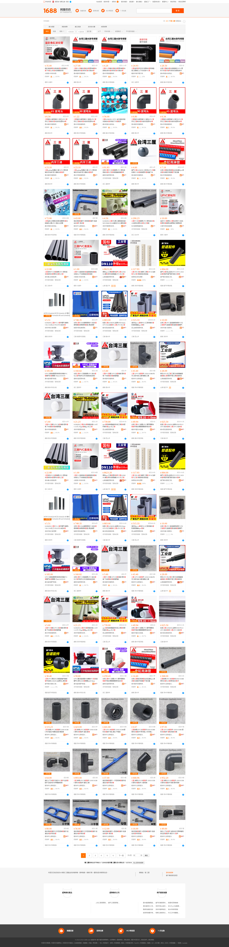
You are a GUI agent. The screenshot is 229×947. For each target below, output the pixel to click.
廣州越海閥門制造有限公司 (51, 379)
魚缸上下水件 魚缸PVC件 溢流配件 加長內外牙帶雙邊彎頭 (56, 782)
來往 (162, 943)
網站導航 (151, 940)
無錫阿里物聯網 (173, 903)
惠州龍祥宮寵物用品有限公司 (80, 73)
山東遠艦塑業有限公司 (109, 277)
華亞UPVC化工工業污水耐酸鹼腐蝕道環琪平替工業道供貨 (171, 375)
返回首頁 (129, 862)
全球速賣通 (77, 943)
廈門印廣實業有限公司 (163, 903)
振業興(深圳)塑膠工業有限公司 (138, 277)
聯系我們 (144, 940)
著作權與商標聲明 (102, 940)
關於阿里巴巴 (135, 940)
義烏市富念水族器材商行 (138, 429)
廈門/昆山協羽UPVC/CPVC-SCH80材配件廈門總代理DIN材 (172, 273)
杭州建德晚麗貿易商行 (138, 226)
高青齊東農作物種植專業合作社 (153, 913)
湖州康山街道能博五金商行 (51, 277)
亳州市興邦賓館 (173, 909)
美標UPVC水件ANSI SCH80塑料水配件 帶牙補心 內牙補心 (143, 731)
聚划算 (95, 943)
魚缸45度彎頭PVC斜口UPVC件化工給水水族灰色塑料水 (56, 120)
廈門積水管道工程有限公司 (166, 277)
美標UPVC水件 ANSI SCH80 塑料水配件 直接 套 (85, 731)
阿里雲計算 (129, 943)
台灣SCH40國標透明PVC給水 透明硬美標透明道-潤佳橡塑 (85, 324)
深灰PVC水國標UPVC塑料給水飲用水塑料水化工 (56, 273)
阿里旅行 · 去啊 (108, 943)
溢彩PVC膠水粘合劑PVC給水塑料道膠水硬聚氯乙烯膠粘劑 (171, 222)
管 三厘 (147, 873)
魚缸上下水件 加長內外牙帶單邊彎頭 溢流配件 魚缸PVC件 (172, 832)
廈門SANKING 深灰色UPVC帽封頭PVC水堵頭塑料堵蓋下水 (143, 171)
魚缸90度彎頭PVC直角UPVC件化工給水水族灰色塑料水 (85, 120)
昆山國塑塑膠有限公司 (138, 328)
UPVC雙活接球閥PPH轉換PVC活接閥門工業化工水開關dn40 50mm (86, 680)
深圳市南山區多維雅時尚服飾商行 (166, 906)
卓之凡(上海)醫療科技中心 (176, 906)
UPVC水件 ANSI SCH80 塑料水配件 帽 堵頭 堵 (171, 731)
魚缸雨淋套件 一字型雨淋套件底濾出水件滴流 (114, 782)
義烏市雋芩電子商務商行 (138, 73)
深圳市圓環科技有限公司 (109, 226)
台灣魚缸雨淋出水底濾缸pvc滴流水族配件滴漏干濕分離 (172, 171)
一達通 (179, 943)
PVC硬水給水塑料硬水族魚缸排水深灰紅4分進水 (85, 69)
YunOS (136, 943)
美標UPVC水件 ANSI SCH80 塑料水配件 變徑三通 (85, 782)
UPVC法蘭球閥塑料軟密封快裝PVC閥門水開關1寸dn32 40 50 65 (56, 375)
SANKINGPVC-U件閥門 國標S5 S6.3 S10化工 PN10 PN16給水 (57, 324)
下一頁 (121, 855)
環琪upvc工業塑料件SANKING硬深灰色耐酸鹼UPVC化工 (114, 273)
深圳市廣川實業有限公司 (166, 328)
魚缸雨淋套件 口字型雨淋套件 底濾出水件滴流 (85, 832)
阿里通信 (143, 943)
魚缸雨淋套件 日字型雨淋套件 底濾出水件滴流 (56, 832)
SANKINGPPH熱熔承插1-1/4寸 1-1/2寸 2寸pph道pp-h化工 (86, 426)
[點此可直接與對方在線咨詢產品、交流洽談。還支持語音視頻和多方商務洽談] (68, 82)
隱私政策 (127, 940)
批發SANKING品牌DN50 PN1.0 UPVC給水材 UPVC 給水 (171, 426)
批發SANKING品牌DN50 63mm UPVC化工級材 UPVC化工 (114, 324)
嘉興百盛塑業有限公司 (109, 175)
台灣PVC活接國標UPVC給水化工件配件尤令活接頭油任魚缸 (85, 375)
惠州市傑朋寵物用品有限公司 (109, 73)
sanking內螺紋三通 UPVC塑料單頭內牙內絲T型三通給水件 (56, 171)
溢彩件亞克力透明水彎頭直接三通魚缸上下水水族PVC (142, 69)
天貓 (90, 943)
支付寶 (157, 943)
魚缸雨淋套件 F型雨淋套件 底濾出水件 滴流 (85, 222)
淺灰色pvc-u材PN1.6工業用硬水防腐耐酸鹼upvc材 (142, 324)
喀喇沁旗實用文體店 (162, 913)
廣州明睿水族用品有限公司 (166, 73)
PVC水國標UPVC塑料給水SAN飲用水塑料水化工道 (143, 222)
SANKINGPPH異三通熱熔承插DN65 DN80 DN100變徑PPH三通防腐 (114, 222)
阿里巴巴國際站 (56, 943)
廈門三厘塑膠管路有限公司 (116, 903)
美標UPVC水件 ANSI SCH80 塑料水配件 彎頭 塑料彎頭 (172, 782)
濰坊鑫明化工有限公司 (150, 906)
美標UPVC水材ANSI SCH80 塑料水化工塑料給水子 (172, 680)
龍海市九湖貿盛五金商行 (80, 226)
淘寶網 (85, 943)
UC (153, 943)
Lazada (184, 943)
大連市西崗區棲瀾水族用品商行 (166, 226)
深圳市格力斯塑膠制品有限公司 (51, 328)
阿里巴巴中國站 (68, 943)
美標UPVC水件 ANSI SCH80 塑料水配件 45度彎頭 (143, 782)
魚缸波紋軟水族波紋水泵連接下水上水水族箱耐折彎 (56, 69)
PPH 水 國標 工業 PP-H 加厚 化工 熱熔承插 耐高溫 (143, 273)
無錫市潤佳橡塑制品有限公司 (80, 328)
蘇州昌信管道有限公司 (109, 328)
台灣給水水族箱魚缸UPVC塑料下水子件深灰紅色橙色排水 (171, 69)
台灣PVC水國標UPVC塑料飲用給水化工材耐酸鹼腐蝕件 (114, 171)
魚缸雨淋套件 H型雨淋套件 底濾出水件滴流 (143, 832)
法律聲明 (112, 940)
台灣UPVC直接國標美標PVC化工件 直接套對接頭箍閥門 (171, 324)
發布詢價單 (169, 873)
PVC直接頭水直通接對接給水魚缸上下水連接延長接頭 (85, 273)
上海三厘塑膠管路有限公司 (104, 903)
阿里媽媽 (117, 943)
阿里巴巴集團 (45, 943)
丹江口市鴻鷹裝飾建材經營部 (177, 913)
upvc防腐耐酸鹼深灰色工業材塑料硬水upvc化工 (114, 426)
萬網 (148, 943)
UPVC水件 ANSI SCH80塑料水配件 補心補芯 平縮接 (114, 731)
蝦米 (122, 943)
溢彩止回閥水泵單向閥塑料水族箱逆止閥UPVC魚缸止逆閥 (56, 222)
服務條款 (120, 940)
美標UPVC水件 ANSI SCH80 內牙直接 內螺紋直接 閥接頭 (56, 731)
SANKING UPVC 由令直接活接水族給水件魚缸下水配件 (114, 120)
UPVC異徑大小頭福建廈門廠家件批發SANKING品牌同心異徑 (56, 680)
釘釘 (166, 943)
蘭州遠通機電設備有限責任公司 (153, 903)
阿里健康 (172, 943)
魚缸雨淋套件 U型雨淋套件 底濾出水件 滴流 (114, 832)
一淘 (100, 943)
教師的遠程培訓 (148, 909)
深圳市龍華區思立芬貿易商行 (165, 909)
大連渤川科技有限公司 (51, 73)
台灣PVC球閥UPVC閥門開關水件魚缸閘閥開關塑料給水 (142, 426)
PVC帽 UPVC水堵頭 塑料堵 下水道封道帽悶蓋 (114, 375)
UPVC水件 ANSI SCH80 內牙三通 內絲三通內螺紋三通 (143, 375)
